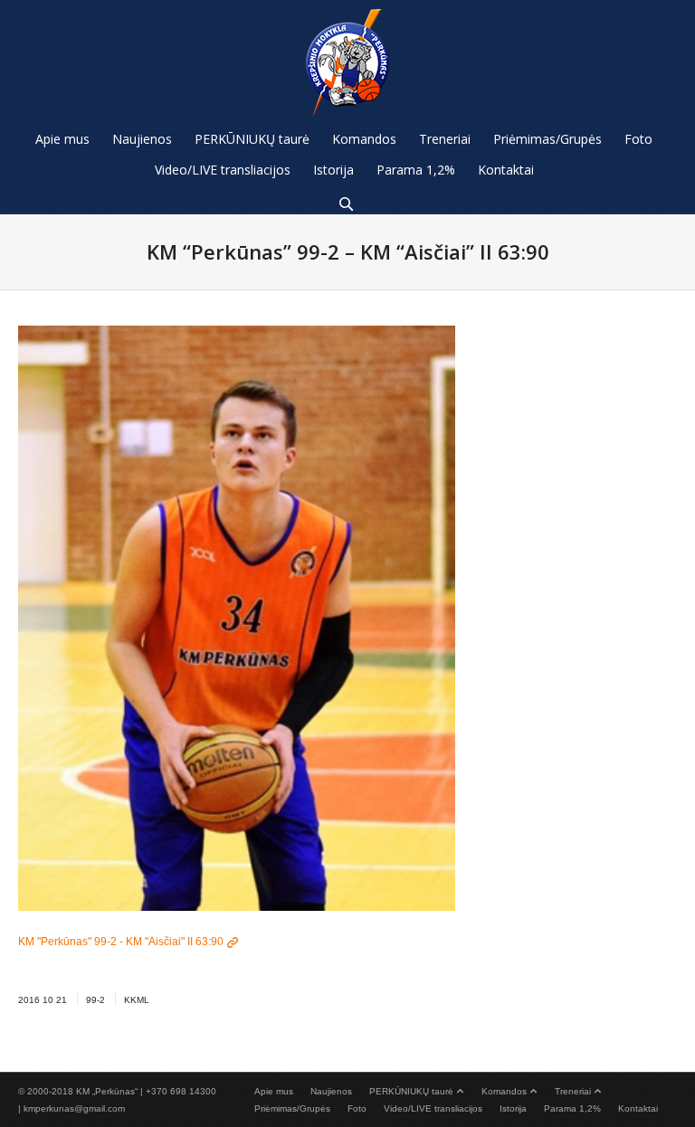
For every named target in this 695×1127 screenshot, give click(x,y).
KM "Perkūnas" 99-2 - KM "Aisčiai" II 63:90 (121, 941)
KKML (136, 1000)
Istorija (513, 1108)
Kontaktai (638, 1108)
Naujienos (331, 1091)
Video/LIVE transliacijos (433, 1108)
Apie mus (273, 1091)
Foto (357, 1108)
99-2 (95, 1000)
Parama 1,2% (572, 1108)
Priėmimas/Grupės (292, 1108)
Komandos (504, 1091)
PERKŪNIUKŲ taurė (411, 1091)
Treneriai (573, 1091)
